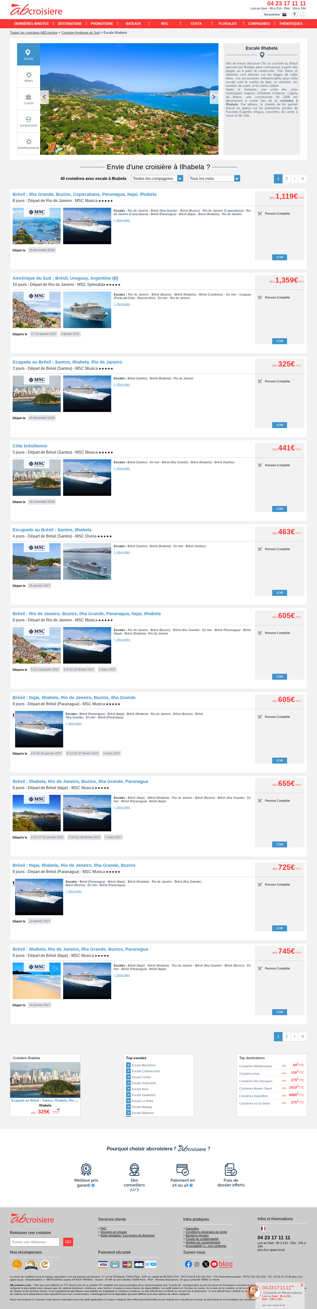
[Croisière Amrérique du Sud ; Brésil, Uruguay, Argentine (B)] (37, 327)
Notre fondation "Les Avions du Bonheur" (128, 1235)
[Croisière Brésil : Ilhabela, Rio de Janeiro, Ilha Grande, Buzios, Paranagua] (37, 998)
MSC (164, 24)
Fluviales (228, 24)
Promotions (102, 24)
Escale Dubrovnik (144, 1083)
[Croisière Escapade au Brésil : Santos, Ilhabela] (37, 578)
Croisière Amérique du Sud (80, 32)
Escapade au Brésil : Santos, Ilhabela (52, 529)
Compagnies (259, 24)
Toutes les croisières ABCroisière (33, 32)
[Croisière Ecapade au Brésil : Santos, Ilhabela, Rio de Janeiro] (37, 410)
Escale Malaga (142, 1107)
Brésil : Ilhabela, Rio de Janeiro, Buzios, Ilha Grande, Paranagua (80, 781)
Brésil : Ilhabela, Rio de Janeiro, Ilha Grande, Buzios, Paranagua (80, 949)
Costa (196, 24)
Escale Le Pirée (142, 1101)
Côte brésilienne (30, 445)
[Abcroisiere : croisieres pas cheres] (36, 10)
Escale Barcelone (144, 1065)
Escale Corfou (141, 1077)
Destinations (70, 24)
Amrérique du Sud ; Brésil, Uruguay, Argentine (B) (65, 278)
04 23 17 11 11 (286, 3)
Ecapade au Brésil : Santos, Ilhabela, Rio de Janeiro (67, 362)
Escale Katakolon (144, 1095)
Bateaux (133, 24)
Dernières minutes (31, 24)
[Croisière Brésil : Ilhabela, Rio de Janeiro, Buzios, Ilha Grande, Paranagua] (37, 830)
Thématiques (291, 24)
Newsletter (272, 14)
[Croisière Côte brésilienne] (37, 494)
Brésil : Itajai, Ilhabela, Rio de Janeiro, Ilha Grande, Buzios (74, 865)
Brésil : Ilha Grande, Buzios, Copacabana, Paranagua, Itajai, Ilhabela (85, 194)
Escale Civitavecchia (146, 1071)
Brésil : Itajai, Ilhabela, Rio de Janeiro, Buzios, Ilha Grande (74, 697)
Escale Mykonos (143, 1113)
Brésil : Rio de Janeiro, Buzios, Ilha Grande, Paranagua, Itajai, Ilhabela (87, 613)
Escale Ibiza (140, 1089)
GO (68, 1242)
